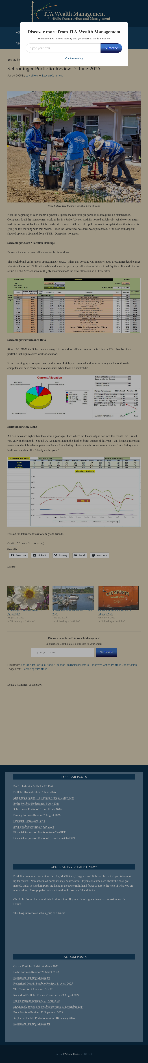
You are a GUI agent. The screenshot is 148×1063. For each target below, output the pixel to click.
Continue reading (74, 58)
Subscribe (111, 47)
